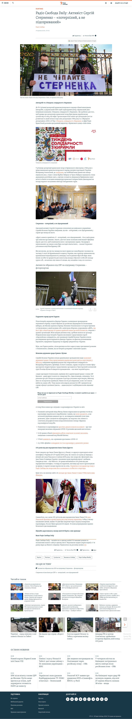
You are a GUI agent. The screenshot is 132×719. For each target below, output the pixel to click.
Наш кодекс (42, 702)
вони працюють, (82, 414)
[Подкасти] (106, 3)
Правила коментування (18, 712)
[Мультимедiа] (111, 3)
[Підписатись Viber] (89, 699)
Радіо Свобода (40, 27)
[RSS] (97, 699)
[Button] (76, 36)
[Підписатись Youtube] (80, 699)
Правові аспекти (43, 705)
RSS (12, 708)
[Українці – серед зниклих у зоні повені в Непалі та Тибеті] (24, 625)
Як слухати (14, 698)
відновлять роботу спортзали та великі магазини (70, 433)
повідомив (59, 172)
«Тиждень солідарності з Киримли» (69, 121)
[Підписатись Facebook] (67, 699)
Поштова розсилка (17, 705)
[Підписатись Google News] (72, 699)
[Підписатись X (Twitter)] (76, 699)
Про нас (40, 698)
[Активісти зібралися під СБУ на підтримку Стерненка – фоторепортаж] (66, 289)
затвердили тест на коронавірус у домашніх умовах (70, 443)
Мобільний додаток (17, 702)
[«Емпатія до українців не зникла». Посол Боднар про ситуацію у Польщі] (17, 586)
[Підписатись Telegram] (93, 699)
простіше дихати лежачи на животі (71, 427)
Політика (39, 9)
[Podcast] (101, 699)
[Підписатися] (106, 699)
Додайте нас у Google (121, 3)
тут (85, 545)
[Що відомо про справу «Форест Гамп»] (52, 625)
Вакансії (41, 708)
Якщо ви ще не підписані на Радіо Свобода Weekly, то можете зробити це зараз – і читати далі (67, 393)
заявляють (46, 439)
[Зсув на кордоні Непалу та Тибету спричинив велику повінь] (80, 625)
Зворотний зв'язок (44, 712)
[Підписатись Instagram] (84, 699)
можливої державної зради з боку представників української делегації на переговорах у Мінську (64, 360)
